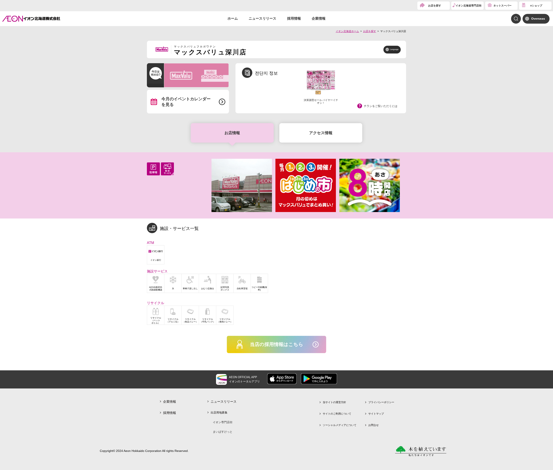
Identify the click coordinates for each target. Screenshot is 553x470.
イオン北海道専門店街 (468, 5)
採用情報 (294, 18)
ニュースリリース (262, 18)
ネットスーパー (502, 5)
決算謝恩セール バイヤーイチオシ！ (321, 101)
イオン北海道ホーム (347, 31)
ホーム (232, 18)
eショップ (536, 5)
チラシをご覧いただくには (380, 106)
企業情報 (319, 18)
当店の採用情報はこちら (276, 344)
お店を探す (434, 5)
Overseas (538, 18)
